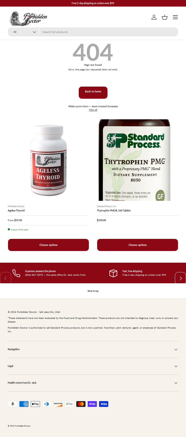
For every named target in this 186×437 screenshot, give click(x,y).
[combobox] (93, 31)
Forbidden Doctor (23, 426)
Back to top (93, 291)
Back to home (93, 91)
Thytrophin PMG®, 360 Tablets (114, 210)
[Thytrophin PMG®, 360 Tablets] (137, 160)
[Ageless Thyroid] (48, 160)
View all (93, 109)
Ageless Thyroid (16, 210)
